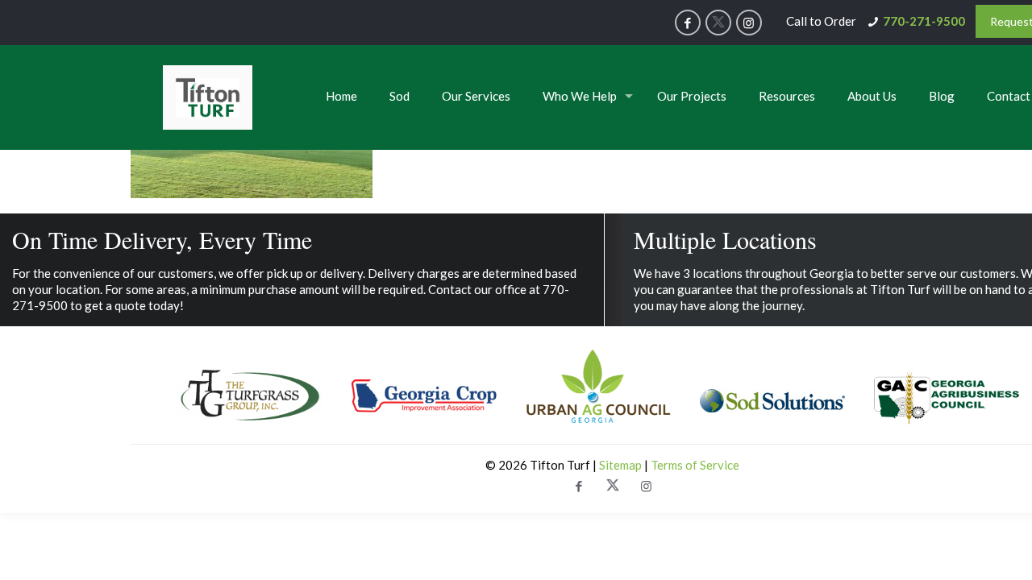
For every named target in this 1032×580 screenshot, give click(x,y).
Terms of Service (695, 465)
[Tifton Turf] (207, 97)
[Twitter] (718, 22)
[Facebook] (687, 22)
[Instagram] (749, 22)
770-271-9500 (924, 21)
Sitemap (621, 465)
